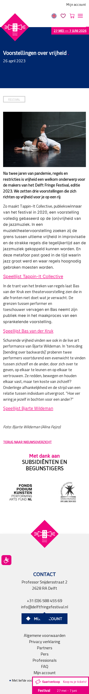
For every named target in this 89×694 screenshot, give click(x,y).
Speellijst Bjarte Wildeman (28, 408)
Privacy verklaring (44, 641)
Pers (44, 654)
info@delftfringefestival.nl (44, 607)
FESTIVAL (14, 99)
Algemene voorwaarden (44, 635)
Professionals (44, 660)
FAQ (44, 666)
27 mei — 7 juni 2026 (70, 31)
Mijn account (76, 4)
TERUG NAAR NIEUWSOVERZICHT (27, 441)
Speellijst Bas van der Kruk (28, 331)
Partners (44, 648)
